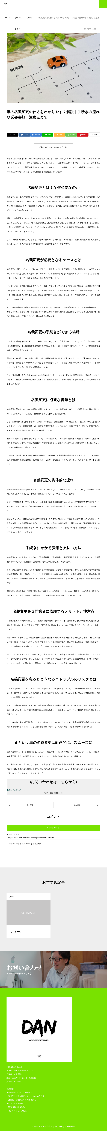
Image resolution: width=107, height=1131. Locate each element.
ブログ (17, 29)
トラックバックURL (13, 834)
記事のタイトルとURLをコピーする (53, 147)
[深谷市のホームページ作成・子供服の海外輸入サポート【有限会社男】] (5, 4)
